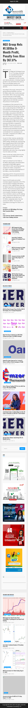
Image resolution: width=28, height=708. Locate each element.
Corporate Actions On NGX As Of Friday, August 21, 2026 (7, 258)
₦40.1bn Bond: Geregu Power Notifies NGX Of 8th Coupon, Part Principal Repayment (7, 277)
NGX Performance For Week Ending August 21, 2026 (7, 249)
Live (25, 27)
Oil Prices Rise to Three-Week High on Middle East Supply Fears (7, 268)
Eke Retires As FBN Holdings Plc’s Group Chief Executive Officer (12, 209)
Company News (6, 40)
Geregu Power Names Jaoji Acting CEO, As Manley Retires (14, 426)
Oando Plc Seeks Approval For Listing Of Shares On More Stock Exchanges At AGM (14, 349)
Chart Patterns (7, 614)
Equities (6, 692)
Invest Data (14, 17)
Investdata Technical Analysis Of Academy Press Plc (7, 240)
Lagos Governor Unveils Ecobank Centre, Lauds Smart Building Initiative (13, 215)
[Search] (20, 28)
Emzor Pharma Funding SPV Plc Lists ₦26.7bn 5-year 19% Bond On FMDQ (14, 375)
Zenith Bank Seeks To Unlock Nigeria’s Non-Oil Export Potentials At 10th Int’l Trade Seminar (14, 401)
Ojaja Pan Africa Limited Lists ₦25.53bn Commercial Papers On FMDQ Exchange (14, 323)
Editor (5, 63)
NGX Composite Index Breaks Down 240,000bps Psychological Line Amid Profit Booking (7, 230)
